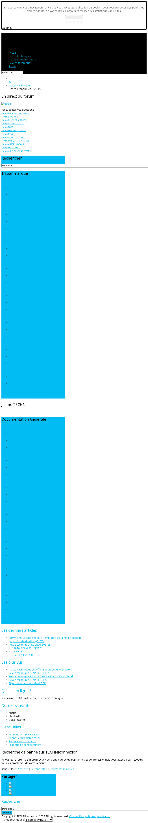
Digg (19, 783)
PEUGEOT (14, 542)
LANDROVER (15, 501)
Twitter (24, 787)
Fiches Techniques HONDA (22, 235)
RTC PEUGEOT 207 (20, 651)
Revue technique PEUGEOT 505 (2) (29, 644)
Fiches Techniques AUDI (21, 194)
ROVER (12, 562)
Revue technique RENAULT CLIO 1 (29, 673)
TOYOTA (13, 602)
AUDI (11, 434)
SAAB (11, 569)
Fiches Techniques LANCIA (22, 255)
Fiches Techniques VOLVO (21, 390)
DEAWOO (13, 454)
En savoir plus (74, 21)
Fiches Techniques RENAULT (23, 316)
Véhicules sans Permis (20, 623)
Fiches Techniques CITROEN (23, 208)
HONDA (13, 474)
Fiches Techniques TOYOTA (22, 377)
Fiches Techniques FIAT (20, 221)
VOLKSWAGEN (16, 609)
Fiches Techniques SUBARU (22, 363)
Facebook (28, 790)
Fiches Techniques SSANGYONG (25, 356)
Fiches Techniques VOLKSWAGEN (25, 383)
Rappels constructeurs (22, 741)
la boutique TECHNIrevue (24, 734)
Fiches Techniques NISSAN (22, 289)
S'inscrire (22, 769)
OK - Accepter (74, 17)
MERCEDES (14, 514)
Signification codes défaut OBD (27, 683)
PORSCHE (13, 548)
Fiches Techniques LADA (21, 248)
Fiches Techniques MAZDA (22, 268)
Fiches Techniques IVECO (21, 242)
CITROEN (13, 447)
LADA (11, 488)
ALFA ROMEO (15, 427)
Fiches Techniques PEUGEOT (23, 302)
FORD (11, 467)
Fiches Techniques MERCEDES (24, 275)
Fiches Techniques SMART (22, 350)
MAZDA (12, 508)
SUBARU (13, 596)
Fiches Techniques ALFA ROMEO (25, 188)
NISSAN (12, 528)
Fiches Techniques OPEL (21, 296)
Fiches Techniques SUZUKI (22, 370)
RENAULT (13, 555)
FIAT (11, 461)
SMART (12, 589)
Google (24, 794)
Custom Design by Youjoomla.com (89, 816)
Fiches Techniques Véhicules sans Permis (29, 397)
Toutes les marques (62, 769)
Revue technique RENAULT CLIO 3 (29, 680)
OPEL (11, 535)
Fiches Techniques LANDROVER (24, 262)
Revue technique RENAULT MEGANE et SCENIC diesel (41, 676)
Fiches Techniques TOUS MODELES (26, 181)
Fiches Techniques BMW (21, 201)
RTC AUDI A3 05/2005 (21, 655)
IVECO (12, 481)
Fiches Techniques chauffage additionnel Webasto (39, 669)
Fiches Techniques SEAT (21, 336)
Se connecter (39, 769)
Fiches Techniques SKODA (22, 343)
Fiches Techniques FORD (21, 228)
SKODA (12, 582)
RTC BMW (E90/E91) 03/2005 (25, 648)
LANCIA (12, 494)
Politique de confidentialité (25, 744)
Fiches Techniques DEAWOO (23, 215)
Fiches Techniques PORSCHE (23, 309)
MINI (11, 521)
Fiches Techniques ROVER (21, 322)
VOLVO (12, 616)
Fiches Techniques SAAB (21, 329)
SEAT (11, 575)
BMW (11, 440)
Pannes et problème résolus (26, 738)
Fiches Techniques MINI (20, 282)
